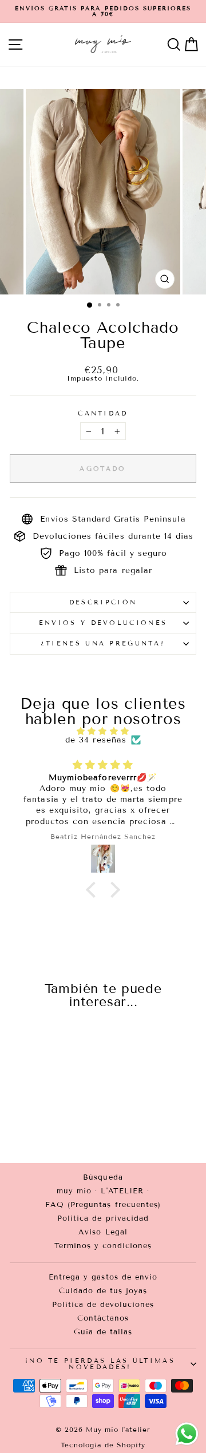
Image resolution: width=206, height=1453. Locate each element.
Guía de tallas (103, 1332)
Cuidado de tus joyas (103, 1290)
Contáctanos (103, 1318)
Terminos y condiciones (103, 1245)
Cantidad (103, 413)
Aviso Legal (102, 1232)
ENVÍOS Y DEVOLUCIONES (103, 623)
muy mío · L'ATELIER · (103, 1191)
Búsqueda (102, 1177)
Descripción (103, 602)
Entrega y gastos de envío (103, 1277)
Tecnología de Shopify (103, 1444)
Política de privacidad (103, 1218)
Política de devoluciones (103, 1304)
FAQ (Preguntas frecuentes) (103, 1204)
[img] (103, 731)
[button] (94, 890)
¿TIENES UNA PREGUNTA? (103, 643)
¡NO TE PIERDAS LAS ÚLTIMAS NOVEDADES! (100, 1364)
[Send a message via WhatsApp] (186, 1433)
